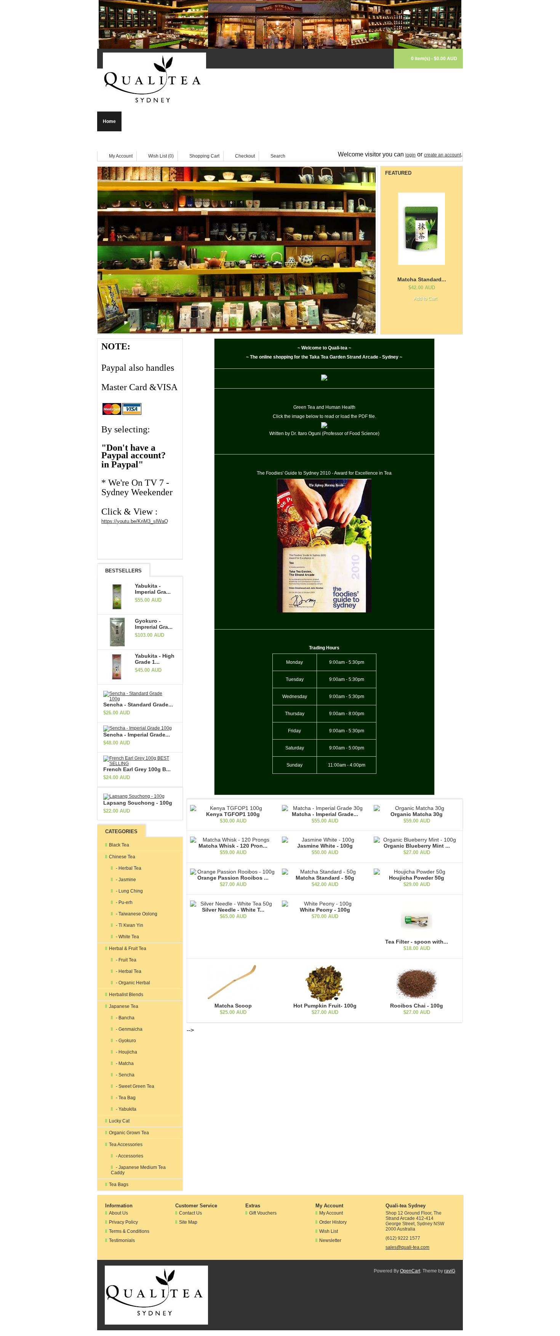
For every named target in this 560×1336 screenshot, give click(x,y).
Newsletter (330, 1240)
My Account (121, 156)
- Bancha (124, 1017)
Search (277, 156)
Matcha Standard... (421, 279)
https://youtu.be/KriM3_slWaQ (134, 521)
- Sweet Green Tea (134, 1086)
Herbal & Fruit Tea (217, 121)
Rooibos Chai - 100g (416, 1006)
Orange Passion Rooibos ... (233, 878)
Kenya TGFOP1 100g (233, 814)
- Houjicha (126, 1052)
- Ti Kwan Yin (129, 925)
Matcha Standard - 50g (325, 878)
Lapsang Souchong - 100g (137, 803)
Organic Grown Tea (391, 121)
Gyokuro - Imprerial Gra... (154, 624)
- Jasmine (125, 879)
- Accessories (129, 1156)
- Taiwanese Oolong (136, 914)
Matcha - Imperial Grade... (325, 814)
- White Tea (127, 936)
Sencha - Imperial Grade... (136, 735)
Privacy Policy (123, 1222)
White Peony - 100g (325, 910)
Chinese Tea (173, 121)
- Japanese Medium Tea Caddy (138, 1170)
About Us (118, 1213)
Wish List (328, 1231)
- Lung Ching (129, 891)
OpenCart (410, 1271)
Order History (333, 1222)
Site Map (188, 1222)
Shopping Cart (204, 156)
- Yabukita (125, 1109)
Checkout (245, 156)
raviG (449, 1271)
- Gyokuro (125, 1040)
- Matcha (124, 1063)
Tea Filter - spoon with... (416, 942)
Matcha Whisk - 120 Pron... (232, 846)
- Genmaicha (128, 1029)
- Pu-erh (124, 902)
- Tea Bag (125, 1097)
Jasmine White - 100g (325, 846)
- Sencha (124, 1075)
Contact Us (190, 1213)
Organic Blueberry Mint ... (417, 846)
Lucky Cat (349, 121)
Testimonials (122, 1240)
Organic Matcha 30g (416, 814)
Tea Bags (161, 141)
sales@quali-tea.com (407, 1247)
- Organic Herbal (132, 982)
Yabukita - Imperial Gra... (153, 589)
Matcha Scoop (233, 1006)
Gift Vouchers (263, 1213)
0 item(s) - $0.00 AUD (434, 58)
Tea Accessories (121, 141)
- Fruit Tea (125, 960)
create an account (442, 155)
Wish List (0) (161, 156)
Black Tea (138, 121)
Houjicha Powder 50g (416, 878)
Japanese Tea (311, 121)
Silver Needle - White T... (233, 910)
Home (109, 121)
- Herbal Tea (128, 868)
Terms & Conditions (129, 1231)
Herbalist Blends (266, 121)
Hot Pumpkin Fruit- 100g (325, 1006)
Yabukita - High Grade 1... (154, 659)
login (410, 155)
